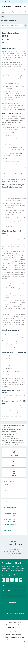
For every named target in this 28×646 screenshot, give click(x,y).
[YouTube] (20, 580)
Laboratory (6, 486)
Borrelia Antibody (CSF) (10, 524)
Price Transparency (13, 627)
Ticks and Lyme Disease (10, 507)
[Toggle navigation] (3, 11)
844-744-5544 (7, 1)
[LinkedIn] (12, 580)
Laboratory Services (9, 492)
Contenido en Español (21, 12)
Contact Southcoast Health (14, 613)
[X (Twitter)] (7, 580)
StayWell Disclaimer (16, 553)
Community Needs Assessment (13, 634)
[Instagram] (16, 580)
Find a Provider (14, 602)
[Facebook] (3, 580)
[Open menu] (24, 6)
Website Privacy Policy (13, 622)
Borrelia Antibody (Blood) (10, 521)
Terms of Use (16, 551)
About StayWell (8, 551)
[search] (12, 26)
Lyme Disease (7, 530)
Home (2, 16)
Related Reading (8, 20)
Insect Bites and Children (10, 513)
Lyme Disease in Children (10, 515)
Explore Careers (14, 608)
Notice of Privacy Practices (13, 624)
